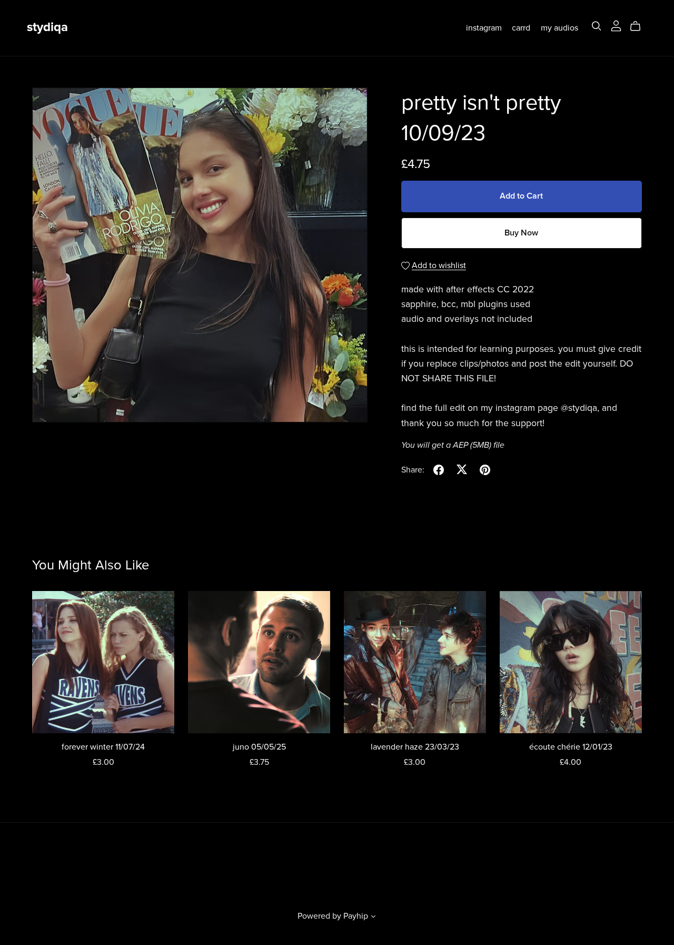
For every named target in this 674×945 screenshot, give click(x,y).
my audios (559, 27)
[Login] (616, 25)
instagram (484, 27)
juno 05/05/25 (259, 747)
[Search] (596, 26)
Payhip (355, 916)
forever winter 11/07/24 (103, 747)
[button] (373, 917)
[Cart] (639, 26)
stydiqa (47, 27)
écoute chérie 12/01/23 (570, 747)
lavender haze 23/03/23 (415, 747)
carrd (521, 27)
